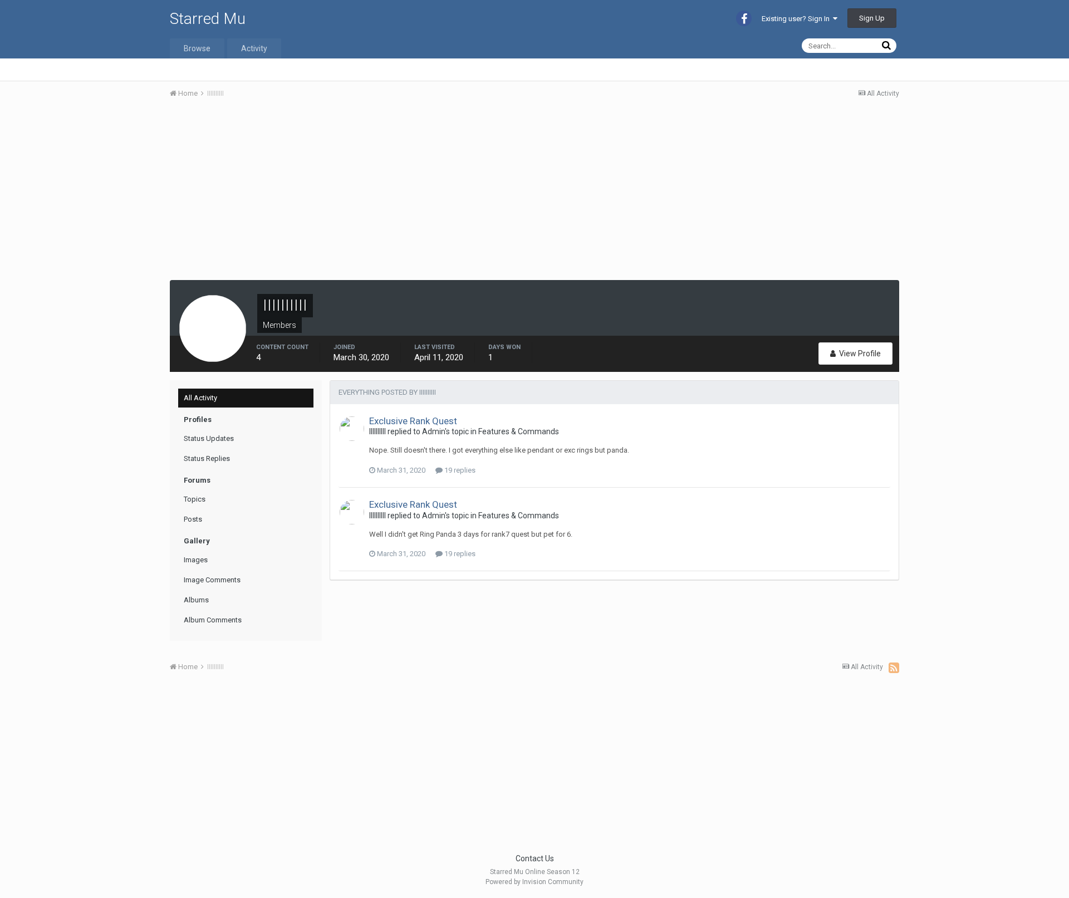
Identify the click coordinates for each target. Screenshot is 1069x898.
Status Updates (209, 438)
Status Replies (207, 458)
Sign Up (872, 18)
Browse (197, 48)
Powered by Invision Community (534, 882)
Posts (193, 519)
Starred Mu (208, 18)
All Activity (200, 398)
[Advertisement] (372, 191)
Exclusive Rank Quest (413, 420)
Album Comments (213, 620)
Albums (196, 600)
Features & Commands (518, 431)
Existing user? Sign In (797, 18)
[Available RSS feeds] (894, 667)
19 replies (459, 470)
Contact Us (535, 858)
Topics (194, 499)
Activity (254, 48)
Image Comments (212, 580)
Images (196, 560)
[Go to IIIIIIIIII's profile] (352, 428)
